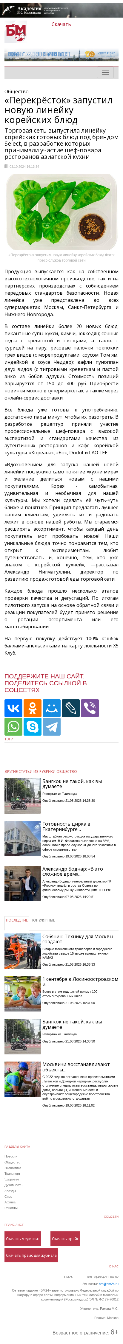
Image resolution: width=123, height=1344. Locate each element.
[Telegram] (52, 727)
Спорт (9, 1196)
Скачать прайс (65, 1238)
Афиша (10, 1202)
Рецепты (11, 1208)
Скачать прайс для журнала (31, 1255)
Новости (10, 1156)
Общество (12, 1162)
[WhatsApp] (13, 727)
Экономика (12, 1168)
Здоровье (11, 1179)
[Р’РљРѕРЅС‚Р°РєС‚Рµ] (13, 708)
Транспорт (12, 1173)
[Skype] (32, 727)
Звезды (10, 1191)
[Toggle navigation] (105, 72)
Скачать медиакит (23, 1238)
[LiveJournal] (71, 708)
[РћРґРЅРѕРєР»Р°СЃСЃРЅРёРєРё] (32, 708)
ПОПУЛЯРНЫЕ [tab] (43, 920)
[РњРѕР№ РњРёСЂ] (52, 708)
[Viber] (90, 708)
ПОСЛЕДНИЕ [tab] (17, 920)
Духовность (13, 1185)
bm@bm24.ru (109, 1284)
